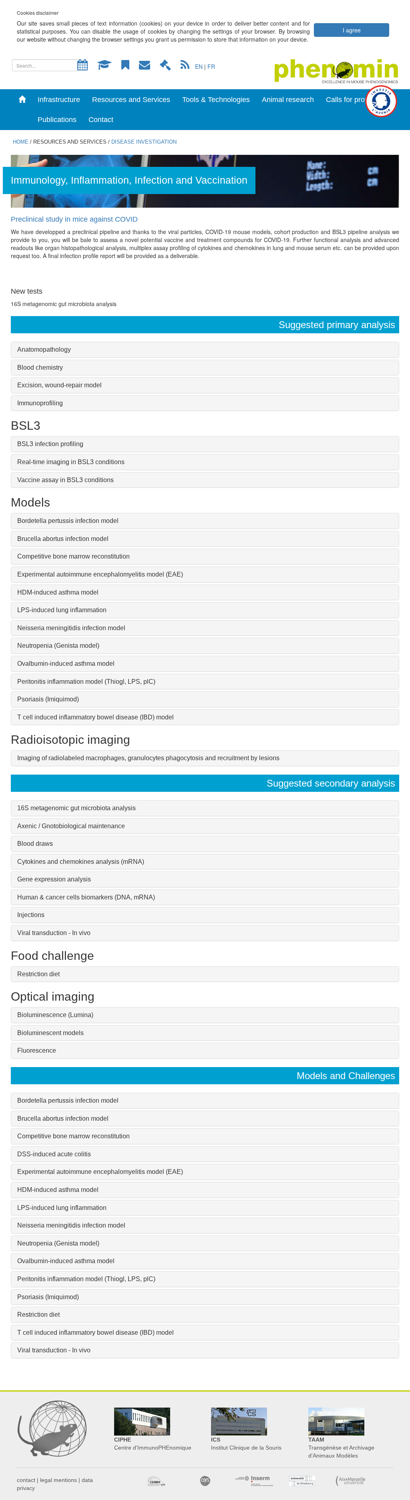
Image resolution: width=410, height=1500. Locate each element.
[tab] (205, 349)
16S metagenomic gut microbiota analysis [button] (76, 808)
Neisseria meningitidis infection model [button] (71, 1225)
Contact (100, 120)
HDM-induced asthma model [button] (57, 592)
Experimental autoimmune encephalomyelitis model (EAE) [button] (100, 1171)
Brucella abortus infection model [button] (63, 538)
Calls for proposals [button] (356, 100)
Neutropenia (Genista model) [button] (58, 1243)
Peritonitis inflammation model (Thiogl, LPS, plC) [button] (86, 681)
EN (199, 66)
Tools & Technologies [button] (216, 100)
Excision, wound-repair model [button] (59, 385)
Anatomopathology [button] (44, 349)
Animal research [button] (288, 100)
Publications (57, 120)
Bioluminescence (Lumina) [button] (55, 1014)
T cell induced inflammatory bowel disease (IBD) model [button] (95, 717)
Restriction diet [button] (38, 974)
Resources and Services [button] (131, 100)
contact (26, 1480)
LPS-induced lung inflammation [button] (62, 610)
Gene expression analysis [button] (54, 879)
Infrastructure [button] (59, 100)
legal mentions (58, 1480)
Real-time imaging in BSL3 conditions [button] (71, 462)
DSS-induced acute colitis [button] (54, 1154)
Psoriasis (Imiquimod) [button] (48, 1297)
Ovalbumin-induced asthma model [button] (66, 663)
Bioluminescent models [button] (50, 1032)
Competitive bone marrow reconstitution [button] (73, 1136)
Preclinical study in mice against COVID (74, 219)
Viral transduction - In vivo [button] (53, 932)
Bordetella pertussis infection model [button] (68, 1100)
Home (20, 142)
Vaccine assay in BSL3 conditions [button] (65, 480)
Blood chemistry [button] (40, 367)
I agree (352, 30)
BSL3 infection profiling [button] (50, 444)
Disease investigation (144, 142)
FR (211, 66)
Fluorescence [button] (36, 1050)
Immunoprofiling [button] (40, 403)
